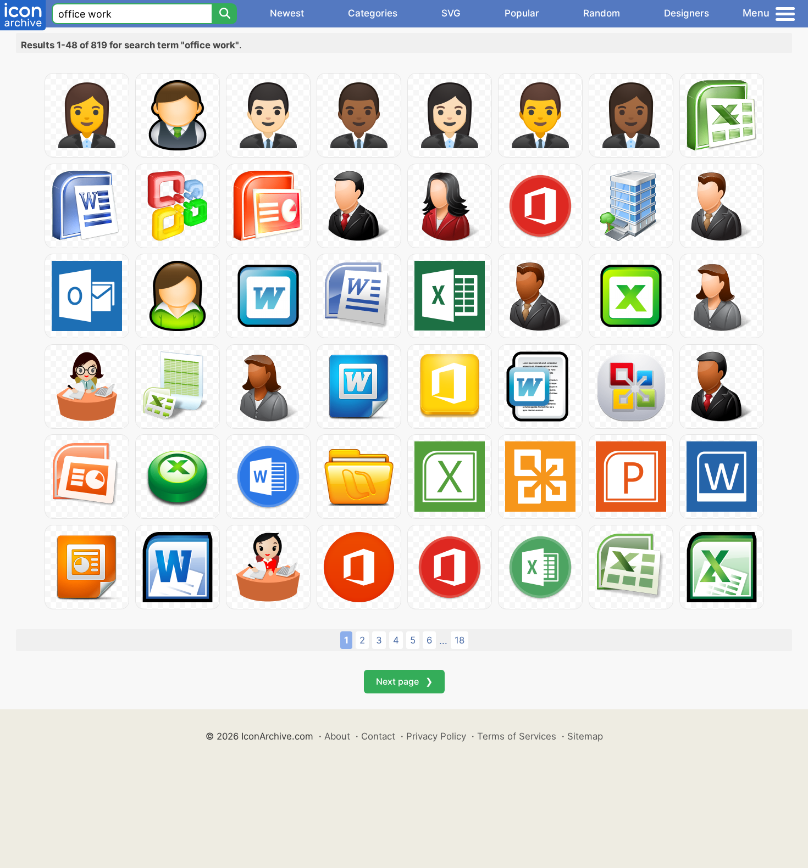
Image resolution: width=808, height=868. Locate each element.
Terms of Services (516, 736)
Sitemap (585, 736)
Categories (372, 13)
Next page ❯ (404, 681)
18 (459, 640)
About (337, 736)
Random (601, 13)
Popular (522, 13)
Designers (686, 13)
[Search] (224, 13)
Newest (287, 13)
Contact (378, 736)
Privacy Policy (436, 736)
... (443, 640)
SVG (451, 13)
